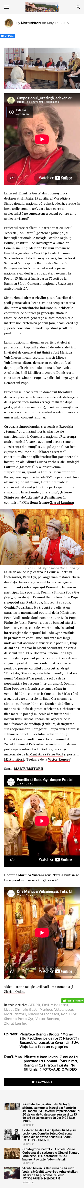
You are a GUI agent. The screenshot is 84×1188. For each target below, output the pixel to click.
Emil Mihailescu (55, 1005)
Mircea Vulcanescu (43, 1014)
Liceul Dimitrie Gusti (21, 1010)
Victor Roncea (59, 759)
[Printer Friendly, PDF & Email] (72, 1000)
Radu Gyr (68, 1014)
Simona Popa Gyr (18, 1019)
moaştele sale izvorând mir (39, 627)
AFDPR (34, 1005)
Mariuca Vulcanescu (56, 1010)
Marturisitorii (31, 23)
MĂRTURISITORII (28, 768)
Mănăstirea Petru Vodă (46, 754)
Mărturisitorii (14, 759)
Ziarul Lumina (61, 502)
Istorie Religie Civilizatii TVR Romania (42, 986)
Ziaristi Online (14, 991)
